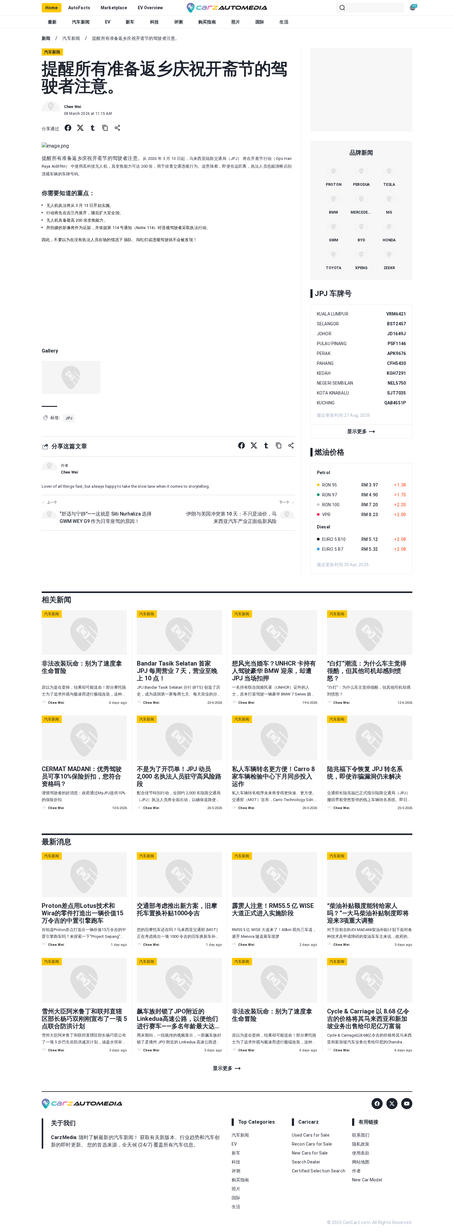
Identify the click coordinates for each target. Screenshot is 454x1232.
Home (51, 7)
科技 (154, 21)
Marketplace (114, 7)
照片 (235, 21)
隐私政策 (361, 1144)
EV (107, 21)
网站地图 (361, 1161)
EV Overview (150, 7)
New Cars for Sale (310, 1153)
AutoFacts (79, 7)
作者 (356, 1170)
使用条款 (361, 1153)
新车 (130, 21)
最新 (52, 21)
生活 (284, 21)
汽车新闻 (81, 21)
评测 (178, 21)
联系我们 (361, 1135)
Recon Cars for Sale (312, 1144)
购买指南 (207, 21)
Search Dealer (306, 1161)
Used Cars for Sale (311, 1135)
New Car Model (367, 1179)
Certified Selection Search (318, 1170)
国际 (259, 21)
